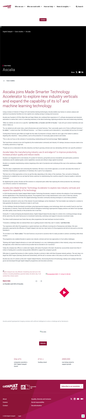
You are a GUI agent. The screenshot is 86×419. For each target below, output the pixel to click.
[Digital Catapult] (10, 387)
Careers (5, 402)
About (5, 399)
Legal (19, 416)
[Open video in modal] (64, 292)
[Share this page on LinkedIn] (82, 72)
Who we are (19, 7)
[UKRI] (28, 387)
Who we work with (33, 7)
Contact (5, 405)
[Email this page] (80, 72)
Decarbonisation (36, 405)
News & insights (63, 7)
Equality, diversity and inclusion (41, 399)
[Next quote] (41, 281)
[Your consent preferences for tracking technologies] (83, 416)
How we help (48, 7)
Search (80, 7)
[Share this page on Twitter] (77, 72)
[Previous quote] (37, 281)
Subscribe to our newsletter (70, 386)
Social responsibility (37, 402)
